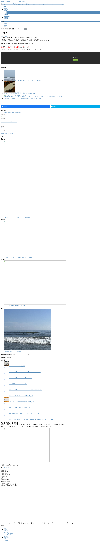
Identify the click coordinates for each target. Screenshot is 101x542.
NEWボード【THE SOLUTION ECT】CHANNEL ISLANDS (25, 372)
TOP (5, 528)
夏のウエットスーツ (20, 95)
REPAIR (6, 536)
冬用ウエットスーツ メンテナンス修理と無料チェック (18, 257)
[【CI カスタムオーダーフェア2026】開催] (35, 304)
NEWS (25, 29)
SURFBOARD (10, 12)
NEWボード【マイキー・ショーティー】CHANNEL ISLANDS (25, 390)
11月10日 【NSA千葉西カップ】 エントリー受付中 (28, 80)
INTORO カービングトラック (7, 133)
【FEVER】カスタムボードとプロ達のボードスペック (47, 96)
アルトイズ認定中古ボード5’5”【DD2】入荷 (21, 396)
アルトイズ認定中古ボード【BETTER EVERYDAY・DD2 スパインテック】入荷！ (31, 419)
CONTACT (6, 540)
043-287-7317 (7, 467)
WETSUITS (9, 13)
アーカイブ (4, 357)
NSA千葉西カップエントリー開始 (12, 351)
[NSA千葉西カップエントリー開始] (27, 350)
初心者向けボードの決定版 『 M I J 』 (9, 122)
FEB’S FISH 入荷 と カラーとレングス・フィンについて (24, 413)
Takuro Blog (18, 112)
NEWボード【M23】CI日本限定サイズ (19, 408)
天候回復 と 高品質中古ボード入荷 (32, 98)
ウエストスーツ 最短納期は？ (28, 93)
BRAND (6, 532)
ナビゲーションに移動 (19, 1)
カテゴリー (4, 354)
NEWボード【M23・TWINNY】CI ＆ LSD (20, 378)
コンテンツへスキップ (6, 1)
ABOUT (6, 530)
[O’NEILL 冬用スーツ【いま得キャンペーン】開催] (30, 215)
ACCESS (6, 538)
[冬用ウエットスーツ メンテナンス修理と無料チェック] (27, 255)
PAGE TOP (97, 524)
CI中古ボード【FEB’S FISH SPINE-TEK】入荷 (21, 402)
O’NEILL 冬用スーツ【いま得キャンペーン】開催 (17, 217)
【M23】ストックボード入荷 (17, 366)
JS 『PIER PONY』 (20, 92)
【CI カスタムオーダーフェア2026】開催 (14, 305)
